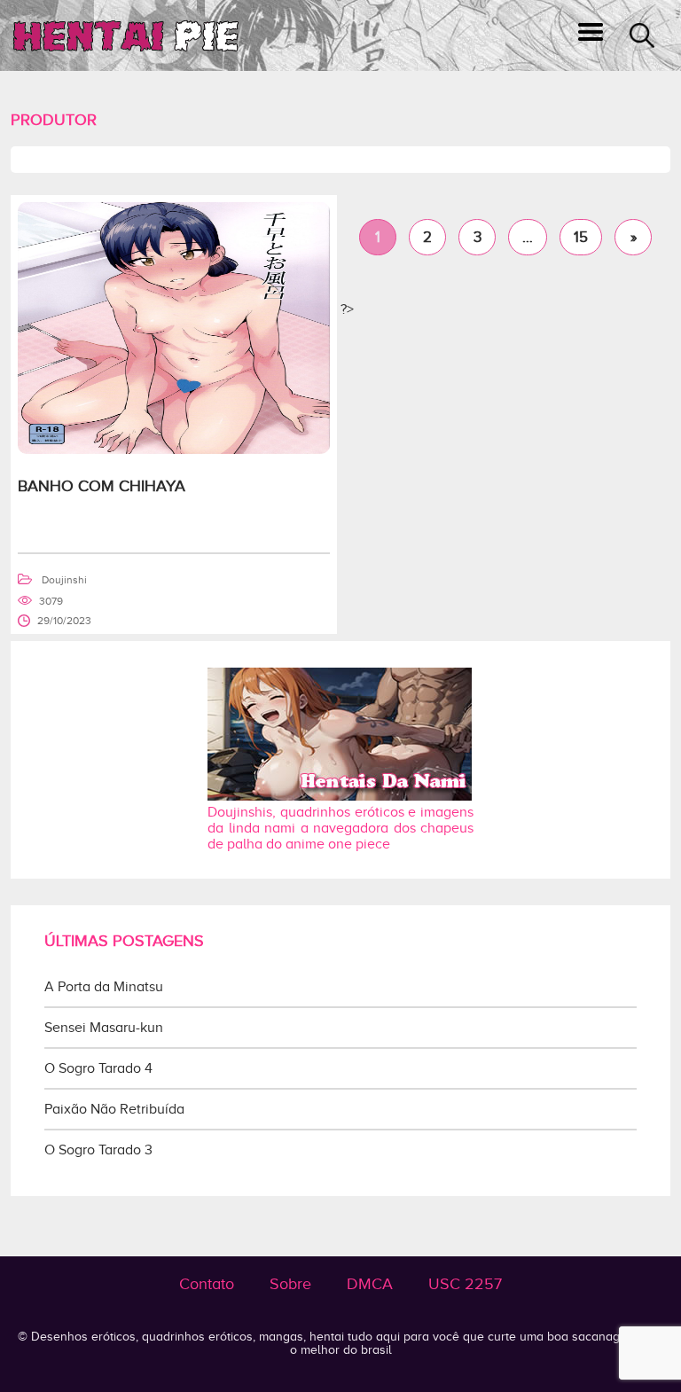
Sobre (290, 1284)
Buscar (642, 35)
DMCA (370, 1284)
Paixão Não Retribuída (114, 1109)
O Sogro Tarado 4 (98, 1068)
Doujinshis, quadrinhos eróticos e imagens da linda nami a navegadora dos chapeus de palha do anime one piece (340, 828)
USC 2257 (465, 1284)
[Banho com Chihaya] (174, 449)
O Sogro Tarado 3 (98, 1150)
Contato (206, 1284)
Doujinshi (64, 580)
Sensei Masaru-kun (103, 1028)
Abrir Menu (590, 35)
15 (581, 237)
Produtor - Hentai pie (126, 36)
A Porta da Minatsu (103, 987)
